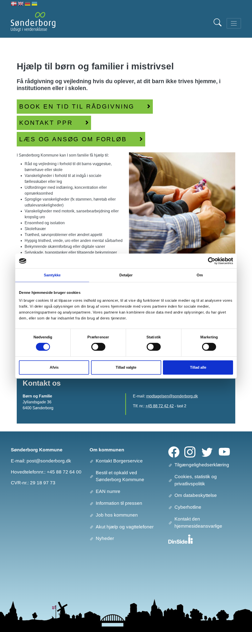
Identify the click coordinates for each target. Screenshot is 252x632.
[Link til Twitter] (207, 451)
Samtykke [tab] (52, 275)
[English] (21, 4)
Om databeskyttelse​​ (195, 495)
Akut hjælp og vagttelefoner (125, 526)
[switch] (98, 347)
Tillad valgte (126, 367)
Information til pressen (119, 503)
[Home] (33, 23)
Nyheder (105, 538)
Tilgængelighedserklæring (201, 464)
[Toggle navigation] (233, 23)
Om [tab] (200, 275)
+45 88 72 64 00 (64, 471)
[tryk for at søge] (218, 25)
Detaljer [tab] (126, 275)
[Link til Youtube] (224, 451)
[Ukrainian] (34, 4)
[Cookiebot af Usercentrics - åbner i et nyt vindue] (211, 261)
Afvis (54, 367)
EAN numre (108, 491)
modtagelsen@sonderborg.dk (172, 396)
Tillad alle (198, 367)
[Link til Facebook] (173, 451)
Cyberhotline (187, 507)
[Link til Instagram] (189, 451)
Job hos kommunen (117, 515)
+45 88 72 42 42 (159, 406)
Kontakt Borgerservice (119, 460)
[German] (28, 4)
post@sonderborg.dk (49, 460)
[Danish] (14, 4)
